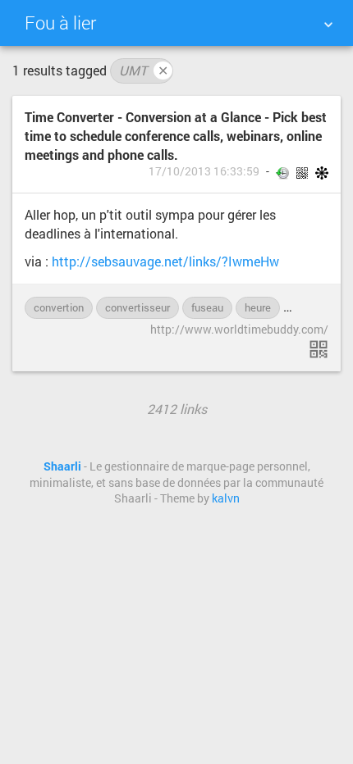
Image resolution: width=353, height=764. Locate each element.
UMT (143, 70)
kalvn (226, 498)
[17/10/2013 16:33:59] (318, 349)
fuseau (207, 307)
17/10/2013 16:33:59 (204, 171)
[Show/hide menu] (328, 24)
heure (258, 307)
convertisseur (137, 307)
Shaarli (62, 466)
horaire (308, 307)
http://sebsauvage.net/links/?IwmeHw (165, 261)
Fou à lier (60, 22)
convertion (59, 307)
